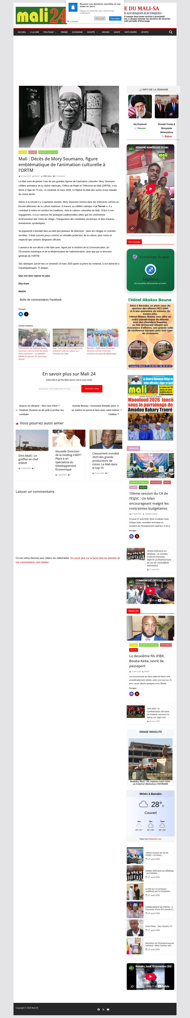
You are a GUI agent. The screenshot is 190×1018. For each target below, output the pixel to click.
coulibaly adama (151, 514)
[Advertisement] (95, 64)
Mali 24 (35, 1008)
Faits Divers (130, 32)
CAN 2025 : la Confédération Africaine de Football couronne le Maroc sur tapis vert (158, 713)
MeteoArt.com (155, 839)
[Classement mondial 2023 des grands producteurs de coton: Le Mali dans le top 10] (106, 431)
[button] (55, 32)
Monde (105, 32)
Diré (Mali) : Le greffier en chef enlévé (28, 459)
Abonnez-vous (92, 388)
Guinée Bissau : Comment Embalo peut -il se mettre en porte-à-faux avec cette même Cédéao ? (95, 410)
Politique (49, 32)
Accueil (22, 32)
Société (91, 32)
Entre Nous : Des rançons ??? (158, 926)
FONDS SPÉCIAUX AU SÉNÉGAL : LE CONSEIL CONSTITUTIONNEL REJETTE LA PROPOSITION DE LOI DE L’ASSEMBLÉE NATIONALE (159, 558)
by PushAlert (74, 21)
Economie (77, 32)
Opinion (133, 487)
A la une (34, 32)
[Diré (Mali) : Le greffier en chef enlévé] (32, 431)
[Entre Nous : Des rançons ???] (135, 928)
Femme (64, 32)
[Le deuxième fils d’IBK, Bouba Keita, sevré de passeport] (150, 628)
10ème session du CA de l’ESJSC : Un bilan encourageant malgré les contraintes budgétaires (149, 501)
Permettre (115, 18)
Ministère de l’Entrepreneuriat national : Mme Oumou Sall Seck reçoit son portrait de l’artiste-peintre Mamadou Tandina (159, 944)
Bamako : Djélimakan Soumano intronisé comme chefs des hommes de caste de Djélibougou (101, 351)
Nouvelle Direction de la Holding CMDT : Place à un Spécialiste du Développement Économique (68, 460)
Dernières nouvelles (48, 152)
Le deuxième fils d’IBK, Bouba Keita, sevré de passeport (147, 661)
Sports (145, 32)
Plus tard (100, 18)
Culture (32, 152)
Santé (117, 32)
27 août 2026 (154, 859)
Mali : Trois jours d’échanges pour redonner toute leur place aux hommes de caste (67, 351)
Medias (167, 482)
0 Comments (60, 176)
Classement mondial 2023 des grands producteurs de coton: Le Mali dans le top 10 (105, 461)
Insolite (133, 650)
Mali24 (37, 176)
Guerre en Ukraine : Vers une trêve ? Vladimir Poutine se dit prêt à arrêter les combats (41, 410)
